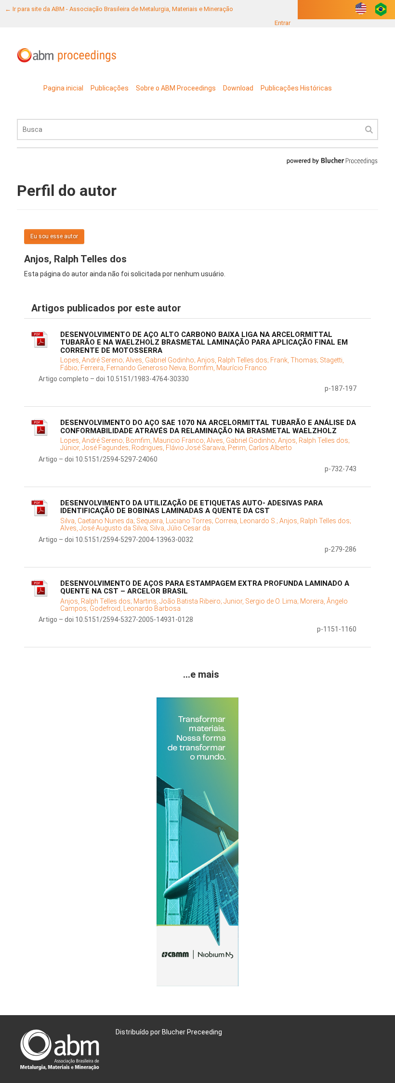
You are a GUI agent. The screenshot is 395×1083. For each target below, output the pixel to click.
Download (238, 88)
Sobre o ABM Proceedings (176, 88)
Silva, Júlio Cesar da (180, 528)
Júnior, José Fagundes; (96, 447)
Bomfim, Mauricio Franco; (166, 440)
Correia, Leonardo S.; (247, 521)
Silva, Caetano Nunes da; (98, 521)
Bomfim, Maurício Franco (228, 368)
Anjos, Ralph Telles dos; (233, 360)
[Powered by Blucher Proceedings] (332, 160)
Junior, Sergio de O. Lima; (262, 601)
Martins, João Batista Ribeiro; (178, 601)
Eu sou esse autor (54, 236)
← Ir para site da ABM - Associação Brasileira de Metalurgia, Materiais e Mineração (119, 9)
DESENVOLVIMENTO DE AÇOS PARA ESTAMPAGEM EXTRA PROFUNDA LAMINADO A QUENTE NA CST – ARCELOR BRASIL (204, 587)
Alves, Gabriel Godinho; (161, 360)
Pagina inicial (63, 88)
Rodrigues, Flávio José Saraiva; (180, 447)
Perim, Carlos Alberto (260, 447)
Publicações (110, 88)
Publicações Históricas (296, 88)
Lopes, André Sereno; (93, 360)
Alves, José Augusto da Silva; (105, 528)
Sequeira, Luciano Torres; (175, 521)
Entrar (282, 22)
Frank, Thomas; (295, 360)
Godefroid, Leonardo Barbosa (135, 608)
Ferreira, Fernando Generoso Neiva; (134, 368)
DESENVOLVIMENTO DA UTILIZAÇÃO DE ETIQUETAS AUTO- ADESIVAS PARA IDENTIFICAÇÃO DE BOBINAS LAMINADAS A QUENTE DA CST (191, 507)
